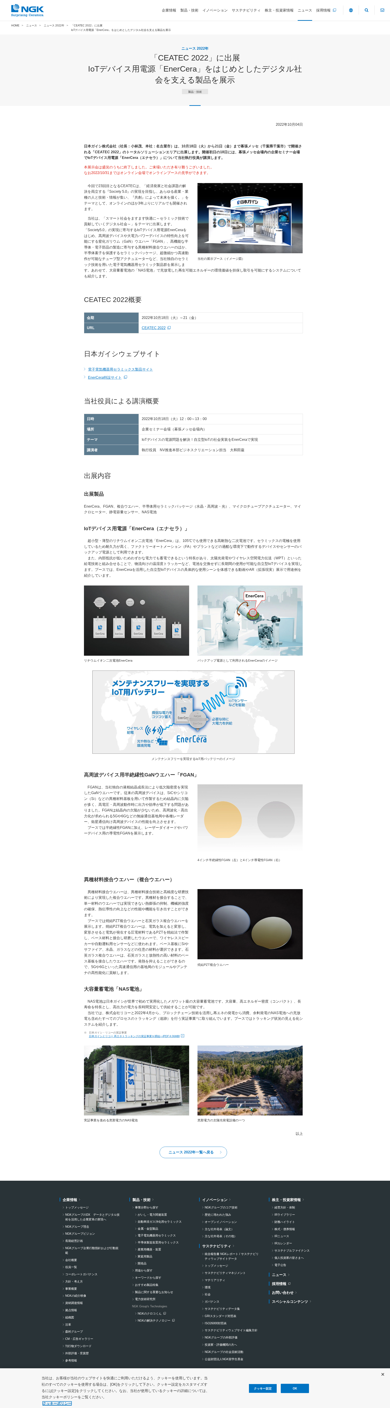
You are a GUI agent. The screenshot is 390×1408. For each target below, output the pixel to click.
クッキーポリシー (57, 1403)
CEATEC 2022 (157, 328)
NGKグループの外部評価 (221, 1337)
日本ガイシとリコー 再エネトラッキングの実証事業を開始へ (134, 1036)
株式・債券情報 (284, 1229)
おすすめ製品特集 (146, 1285)
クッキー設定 (263, 1388)
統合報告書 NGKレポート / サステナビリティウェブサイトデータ (232, 1256)
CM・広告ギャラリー (79, 1339)
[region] (195, 1388)
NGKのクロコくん (151, 1314)
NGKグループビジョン (80, 1233)
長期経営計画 (74, 1241)
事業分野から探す (146, 1207)
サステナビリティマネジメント (225, 1273)
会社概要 (71, 1260)
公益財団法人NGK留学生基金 (224, 1359)
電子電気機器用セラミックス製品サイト (120, 369)
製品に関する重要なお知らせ (154, 1292)
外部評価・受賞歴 (77, 1353)
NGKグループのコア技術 (221, 1207)
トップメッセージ (77, 1207)
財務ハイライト (284, 1222)
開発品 (142, 1263)
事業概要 (71, 1288)
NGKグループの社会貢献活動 (224, 1352)
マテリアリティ (215, 1280)
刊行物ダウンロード (78, 1346)
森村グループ (74, 1331)
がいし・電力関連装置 (152, 1214)
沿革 (68, 1324)
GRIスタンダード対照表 (220, 1316)
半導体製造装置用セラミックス (158, 1242)
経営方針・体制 (284, 1207)
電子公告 (280, 1265)
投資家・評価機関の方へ (221, 1344)
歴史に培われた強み (218, 1214)
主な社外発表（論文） (219, 1229)
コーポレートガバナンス (81, 1274)
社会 (208, 1294)
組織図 (69, 1317)
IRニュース (281, 1236)
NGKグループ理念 (77, 1226)
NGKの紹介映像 (75, 1295)
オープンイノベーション (221, 1222)
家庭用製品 (145, 1256)
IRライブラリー (284, 1214)
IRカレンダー (283, 1243)
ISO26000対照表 (216, 1323)
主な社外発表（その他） (221, 1236)
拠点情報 (71, 1310)
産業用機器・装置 (149, 1249)
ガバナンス (212, 1301)
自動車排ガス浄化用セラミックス (160, 1221)
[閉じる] (383, 1374)
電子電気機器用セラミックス (157, 1235)
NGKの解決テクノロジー (155, 1321)
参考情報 (71, 1360)
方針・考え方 (74, 1281)
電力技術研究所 (145, 1299)
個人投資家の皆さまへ (289, 1257)
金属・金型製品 (148, 1228)
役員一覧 (71, 1267)
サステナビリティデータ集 (222, 1308)
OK (295, 1388)
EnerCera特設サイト (107, 378)
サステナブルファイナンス (292, 1250)
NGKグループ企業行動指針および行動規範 (91, 1250)
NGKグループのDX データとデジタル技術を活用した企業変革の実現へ (92, 1217)
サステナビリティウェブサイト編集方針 (231, 1330)
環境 (208, 1287)
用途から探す (144, 1270)
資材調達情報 (74, 1303)
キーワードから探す (148, 1277)
